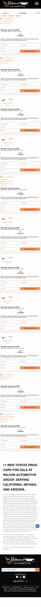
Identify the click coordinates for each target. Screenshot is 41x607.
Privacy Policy (29, 587)
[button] (37, 526)
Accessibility (17, 587)
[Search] (37, 570)
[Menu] (36, 4)
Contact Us (6, 587)
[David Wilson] (16, 4)
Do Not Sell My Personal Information (22, 589)
